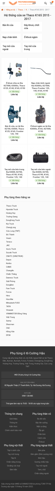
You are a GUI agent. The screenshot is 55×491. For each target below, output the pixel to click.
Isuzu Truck (11, 249)
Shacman (10, 324)
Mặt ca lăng (41, 426)
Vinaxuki (9, 310)
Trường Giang (11, 216)
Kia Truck (10, 224)
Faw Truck (10, 288)
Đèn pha (41, 450)
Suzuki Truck (11, 252)
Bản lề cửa (8, 25)
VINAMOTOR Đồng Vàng (16, 313)
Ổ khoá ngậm (30, 37)
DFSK (8, 335)
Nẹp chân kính (10, 37)
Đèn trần (13, 469)
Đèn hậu (41, 458)
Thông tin (13, 422)
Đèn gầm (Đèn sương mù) (41, 454)
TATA (8, 306)
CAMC (9, 267)
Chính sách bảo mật (13, 430)
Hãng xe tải (10, 10)
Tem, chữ (42, 469)
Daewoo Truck (12, 278)
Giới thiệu (13, 419)
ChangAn (10, 270)
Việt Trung (10, 317)
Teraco (9, 242)
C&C (8, 328)
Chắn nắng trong (13, 462)
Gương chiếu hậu (42, 462)
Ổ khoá (42, 442)
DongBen (10, 285)
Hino (8, 295)
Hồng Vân (10, 331)
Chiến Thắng (11, 274)
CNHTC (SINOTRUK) (14, 256)
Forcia (8, 292)
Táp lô (13, 458)
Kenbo (9, 263)
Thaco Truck (11, 206)
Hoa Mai (9, 299)
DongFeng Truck (13, 220)
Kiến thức (13, 426)
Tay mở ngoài (41, 466)
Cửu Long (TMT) (13, 231)
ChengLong (11, 227)
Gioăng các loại (13, 466)
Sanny (8, 321)
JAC (8, 245)
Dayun (8, 260)
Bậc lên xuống (41, 422)
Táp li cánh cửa (13, 450)
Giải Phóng (10, 281)
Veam (8, 238)
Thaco (20, 10)
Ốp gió (41, 430)
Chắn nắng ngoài (42, 473)
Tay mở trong (13, 454)
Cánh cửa (42, 438)
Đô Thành (10, 234)
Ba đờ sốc (41, 419)
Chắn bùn (42, 434)
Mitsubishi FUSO (13, 303)
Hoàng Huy (10, 213)
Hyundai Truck (12, 209)
